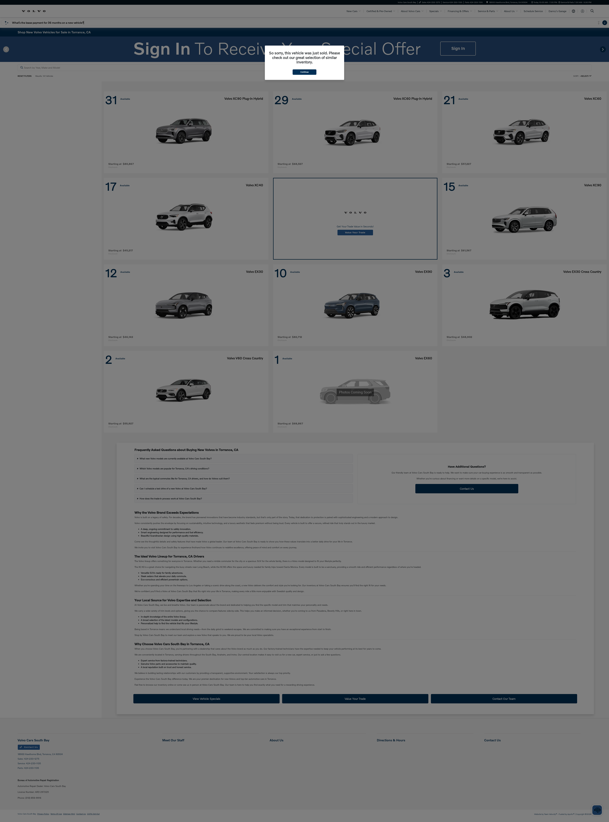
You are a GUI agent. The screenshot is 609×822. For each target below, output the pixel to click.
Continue (304, 72)
